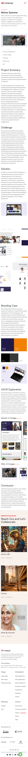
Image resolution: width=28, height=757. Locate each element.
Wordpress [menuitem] (18, 693)
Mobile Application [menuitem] (20, 676)
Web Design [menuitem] (4, 679)
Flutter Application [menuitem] (20, 679)
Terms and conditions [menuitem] (20, 709)
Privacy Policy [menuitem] (18, 706)
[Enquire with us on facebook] (10, 755)
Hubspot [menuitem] (3, 706)
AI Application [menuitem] (18, 690)
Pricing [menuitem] (17, 716)
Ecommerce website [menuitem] (20, 686)
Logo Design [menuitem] (4, 676)
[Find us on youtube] (15, 755)
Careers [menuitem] (17, 712)
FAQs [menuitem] (16, 719)
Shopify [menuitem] (17, 696)
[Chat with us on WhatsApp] (7, 755)
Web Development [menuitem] (20, 683)
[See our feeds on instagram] (18, 755)
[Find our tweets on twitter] (12, 755)
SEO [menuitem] (2, 709)
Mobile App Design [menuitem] (6, 683)
